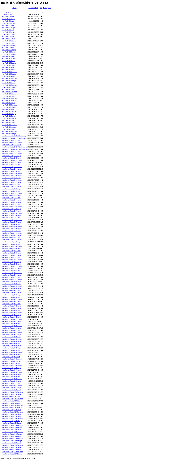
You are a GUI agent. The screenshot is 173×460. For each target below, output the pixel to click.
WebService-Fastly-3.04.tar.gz (11, 202)
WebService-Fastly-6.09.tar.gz (11, 348)
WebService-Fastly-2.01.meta (11, 140)
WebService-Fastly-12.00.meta (11, 410)
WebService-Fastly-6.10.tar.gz (11, 354)
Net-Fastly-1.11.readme (9, 125)
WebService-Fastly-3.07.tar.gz (11, 222)
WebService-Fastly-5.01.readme (12, 253)
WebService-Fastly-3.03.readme (12, 193)
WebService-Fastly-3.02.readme (12, 187)
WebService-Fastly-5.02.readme (12, 259)
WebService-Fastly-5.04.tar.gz (11, 275)
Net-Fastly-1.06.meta (8, 89)
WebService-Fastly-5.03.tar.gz (11, 268)
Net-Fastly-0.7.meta (8, 25)
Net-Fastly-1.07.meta (8, 96)
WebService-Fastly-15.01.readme (12, 452)
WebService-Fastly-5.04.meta (11, 270)
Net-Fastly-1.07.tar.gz (9, 100)
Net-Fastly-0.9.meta (8, 30)
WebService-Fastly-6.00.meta (11, 284)
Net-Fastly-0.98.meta (8, 47)
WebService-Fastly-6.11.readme (12, 359)
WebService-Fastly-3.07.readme (12, 220)
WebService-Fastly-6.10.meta (11, 350)
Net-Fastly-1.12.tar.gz (9, 134)
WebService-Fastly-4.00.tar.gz (11, 228)
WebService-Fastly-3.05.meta (11, 204)
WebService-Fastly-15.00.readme (12, 445)
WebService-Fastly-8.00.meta (11, 370)
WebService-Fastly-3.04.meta (11, 198)
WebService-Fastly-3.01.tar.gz (11, 182)
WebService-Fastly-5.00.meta (11, 244)
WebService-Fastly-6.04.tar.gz (11, 315)
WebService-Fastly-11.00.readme (12, 399)
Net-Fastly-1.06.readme (9, 92)
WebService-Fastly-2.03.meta (11, 158)
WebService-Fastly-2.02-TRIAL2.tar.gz (14, 149)
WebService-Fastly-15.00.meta (11, 443)
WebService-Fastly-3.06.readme (12, 213)
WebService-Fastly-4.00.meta (11, 224)
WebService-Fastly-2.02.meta (11, 151)
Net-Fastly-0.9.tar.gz (8, 32)
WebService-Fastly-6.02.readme (12, 299)
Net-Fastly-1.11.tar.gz (9, 127)
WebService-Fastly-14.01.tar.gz (12, 441)
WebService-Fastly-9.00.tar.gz (11, 381)
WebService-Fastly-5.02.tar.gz (11, 262)
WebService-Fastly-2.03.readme (12, 160)
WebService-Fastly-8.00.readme (12, 372)
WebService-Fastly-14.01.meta (11, 436)
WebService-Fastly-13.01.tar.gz (12, 427)
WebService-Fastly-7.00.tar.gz (11, 368)
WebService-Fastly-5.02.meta (11, 257)
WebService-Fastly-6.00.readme (12, 286)
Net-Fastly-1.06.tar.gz (9, 94)
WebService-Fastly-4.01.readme (12, 233)
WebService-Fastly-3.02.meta (11, 184)
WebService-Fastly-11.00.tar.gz (12, 401)
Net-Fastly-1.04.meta (8, 76)
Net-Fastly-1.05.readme (9, 85)
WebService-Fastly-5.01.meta (11, 251)
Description (47, 8)
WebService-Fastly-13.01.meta (11, 423)
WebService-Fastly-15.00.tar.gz (12, 447)
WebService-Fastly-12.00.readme (12, 412)
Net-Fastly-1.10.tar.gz (9, 120)
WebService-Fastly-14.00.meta (11, 429)
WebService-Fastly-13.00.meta (11, 416)
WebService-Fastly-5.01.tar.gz (11, 255)
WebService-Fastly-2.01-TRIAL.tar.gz (14, 138)
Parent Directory (7, 12)
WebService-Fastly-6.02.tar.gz (11, 301)
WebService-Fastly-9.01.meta (11, 383)
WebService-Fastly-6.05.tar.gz (11, 321)
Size (41, 8)
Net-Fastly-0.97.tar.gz (9, 45)
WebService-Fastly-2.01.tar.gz (11, 145)
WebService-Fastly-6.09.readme (12, 346)
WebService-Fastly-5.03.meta (11, 264)
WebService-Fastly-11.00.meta (11, 396)
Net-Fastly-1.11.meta (8, 122)
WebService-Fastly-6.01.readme (12, 293)
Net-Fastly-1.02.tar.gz (9, 67)
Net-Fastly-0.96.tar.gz (9, 41)
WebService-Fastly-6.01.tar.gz (11, 295)
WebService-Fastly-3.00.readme (12, 173)
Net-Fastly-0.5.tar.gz (8, 19)
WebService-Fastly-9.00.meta (11, 376)
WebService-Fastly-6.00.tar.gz (11, 288)
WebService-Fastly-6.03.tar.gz (11, 308)
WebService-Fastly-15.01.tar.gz (12, 454)
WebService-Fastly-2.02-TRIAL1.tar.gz (14, 147)
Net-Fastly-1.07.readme (9, 98)
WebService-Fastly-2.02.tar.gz (11, 156)
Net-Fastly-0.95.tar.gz (9, 36)
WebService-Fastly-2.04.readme (12, 167)
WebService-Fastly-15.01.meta (11, 449)
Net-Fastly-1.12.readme (9, 131)
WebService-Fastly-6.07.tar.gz (11, 335)
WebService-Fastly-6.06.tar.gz (11, 328)
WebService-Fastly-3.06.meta (11, 211)
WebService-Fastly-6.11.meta (11, 357)
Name (15, 8)
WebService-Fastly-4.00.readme (12, 226)
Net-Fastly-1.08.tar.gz (9, 107)
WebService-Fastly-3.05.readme (12, 206)
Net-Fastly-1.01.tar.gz (9, 63)
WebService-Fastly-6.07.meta (11, 330)
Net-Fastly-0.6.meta (8, 21)
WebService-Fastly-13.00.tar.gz (12, 421)
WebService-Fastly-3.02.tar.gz (11, 189)
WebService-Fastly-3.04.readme (12, 200)
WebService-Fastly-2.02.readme (12, 153)
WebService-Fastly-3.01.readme (12, 180)
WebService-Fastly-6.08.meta (11, 337)
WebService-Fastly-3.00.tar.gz (11, 175)
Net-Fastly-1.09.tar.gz (9, 114)
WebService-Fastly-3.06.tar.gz (11, 215)
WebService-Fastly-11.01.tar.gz (12, 407)
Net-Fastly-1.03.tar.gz (9, 74)
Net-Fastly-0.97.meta (8, 43)
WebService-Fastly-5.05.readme (12, 279)
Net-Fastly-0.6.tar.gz (8, 23)
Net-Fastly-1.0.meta (8, 56)
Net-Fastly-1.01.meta (8, 61)
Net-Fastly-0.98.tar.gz (9, 50)
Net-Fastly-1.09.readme (9, 111)
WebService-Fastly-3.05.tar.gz (11, 209)
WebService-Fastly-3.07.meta (11, 217)
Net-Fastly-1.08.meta (8, 103)
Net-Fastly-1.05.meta (8, 83)
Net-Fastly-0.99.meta (8, 52)
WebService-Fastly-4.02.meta (11, 237)
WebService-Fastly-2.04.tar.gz (11, 169)
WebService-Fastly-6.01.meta (11, 290)
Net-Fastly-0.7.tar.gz (8, 28)
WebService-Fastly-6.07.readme (12, 332)
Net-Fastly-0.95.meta (8, 34)
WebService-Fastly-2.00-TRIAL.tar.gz (14, 136)
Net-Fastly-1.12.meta (8, 129)
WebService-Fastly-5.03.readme (12, 266)
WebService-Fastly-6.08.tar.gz (11, 341)
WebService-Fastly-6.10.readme (12, 352)
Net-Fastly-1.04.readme (9, 78)
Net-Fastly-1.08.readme (9, 105)
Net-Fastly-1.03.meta (8, 69)
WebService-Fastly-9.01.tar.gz (11, 388)
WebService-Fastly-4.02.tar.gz (11, 242)
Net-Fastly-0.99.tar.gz (9, 54)
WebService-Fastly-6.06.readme (12, 326)
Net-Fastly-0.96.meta (8, 39)
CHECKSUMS (7, 14)
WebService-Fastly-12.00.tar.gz (12, 414)
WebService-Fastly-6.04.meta (11, 310)
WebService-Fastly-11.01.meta (11, 403)
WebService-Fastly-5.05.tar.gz (11, 282)
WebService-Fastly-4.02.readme (12, 240)
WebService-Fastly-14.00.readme (12, 432)
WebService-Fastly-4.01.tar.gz (11, 235)
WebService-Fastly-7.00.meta (11, 363)
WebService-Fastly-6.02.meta (11, 297)
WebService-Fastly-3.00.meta (11, 171)
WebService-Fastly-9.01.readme (12, 385)
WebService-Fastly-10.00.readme (12, 392)
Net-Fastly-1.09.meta (8, 109)
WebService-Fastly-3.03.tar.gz (11, 195)
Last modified (33, 8)
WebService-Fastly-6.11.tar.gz (11, 361)
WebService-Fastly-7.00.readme (12, 365)
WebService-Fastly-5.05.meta (11, 277)
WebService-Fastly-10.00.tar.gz (12, 394)
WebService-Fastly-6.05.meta (11, 317)
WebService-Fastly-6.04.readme (12, 312)
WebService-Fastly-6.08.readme (12, 339)
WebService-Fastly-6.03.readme (12, 306)
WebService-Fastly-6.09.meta (11, 343)
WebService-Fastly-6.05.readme (12, 319)
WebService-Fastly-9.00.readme (12, 379)
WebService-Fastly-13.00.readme (12, 418)
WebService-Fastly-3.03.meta (11, 191)
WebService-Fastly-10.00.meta (11, 390)
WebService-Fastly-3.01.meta (11, 178)
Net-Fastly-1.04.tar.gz (9, 81)
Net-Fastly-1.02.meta (8, 65)
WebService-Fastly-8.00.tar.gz (11, 374)
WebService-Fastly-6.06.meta (11, 323)
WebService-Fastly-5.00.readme (12, 246)
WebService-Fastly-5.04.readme (12, 273)
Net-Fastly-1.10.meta (8, 116)
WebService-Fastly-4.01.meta (11, 231)
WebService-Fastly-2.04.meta (11, 164)
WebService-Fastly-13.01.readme (12, 425)
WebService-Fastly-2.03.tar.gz (11, 162)
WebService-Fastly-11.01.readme (12, 405)
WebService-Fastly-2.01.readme (12, 142)
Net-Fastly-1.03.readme (9, 72)
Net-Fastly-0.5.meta (8, 16)
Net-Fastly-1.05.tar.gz (9, 87)
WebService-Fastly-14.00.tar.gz (12, 434)
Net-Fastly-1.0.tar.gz (8, 58)
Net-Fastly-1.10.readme (9, 118)
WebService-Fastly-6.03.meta (11, 304)
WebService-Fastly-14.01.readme (12, 438)
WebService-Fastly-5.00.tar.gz (11, 248)
